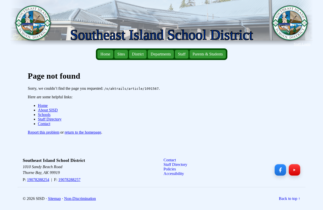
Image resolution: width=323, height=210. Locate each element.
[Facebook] (280, 170)
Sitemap (54, 198)
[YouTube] (294, 170)
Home (105, 54)
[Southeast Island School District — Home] (35, 25)
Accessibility (174, 173)
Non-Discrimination (80, 198)
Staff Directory (50, 119)
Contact (44, 124)
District (138, 54)
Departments (161, 54)
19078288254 (38, 179)
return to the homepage (83, 132)
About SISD (48, 110)
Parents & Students (208, 54)
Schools (44, 114)
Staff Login (302, 44)
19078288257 (69, 179)
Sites (121, 54)
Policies (170, 169)
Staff (181, 54)
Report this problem (43, 132)
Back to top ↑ (289, 198)
